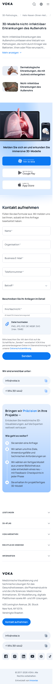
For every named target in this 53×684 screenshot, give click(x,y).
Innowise (34, 680)
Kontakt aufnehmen (16, 622)
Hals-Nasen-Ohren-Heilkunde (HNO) (35, 15)
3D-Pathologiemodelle (10, 15)
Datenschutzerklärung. (21, 348)
